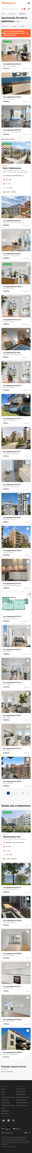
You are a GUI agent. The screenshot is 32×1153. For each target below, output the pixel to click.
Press (2, 1094)
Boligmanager (5, 1111)
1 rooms (14, 26)
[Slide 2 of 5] (15, 60)
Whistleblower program (7, 1105)
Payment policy (5, 1102)
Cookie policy (5, 1100)
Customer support (21, 1100)
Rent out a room (20, 1089)
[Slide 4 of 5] (17, 60)
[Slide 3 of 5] (16, 60)
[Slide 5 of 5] (18, 60)
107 (23, 793)
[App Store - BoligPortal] (17, 1128)
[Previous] (4, 793)
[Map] (29, 9)
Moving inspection (21, 1091)
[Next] (27, 793)
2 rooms (22, 26)
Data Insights (5, 1113)
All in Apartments (7, 1071)
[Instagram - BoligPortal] (13, 1120)
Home (3, 14)
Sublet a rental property (22, 1097)
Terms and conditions (22, 1102)
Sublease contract (21, 1094)
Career (3, 1108)
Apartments (12, 14)
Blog (2, 1091)
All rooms (5, 26)
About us (3, 1089)
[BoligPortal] (9, 3)
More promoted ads (7, 139)
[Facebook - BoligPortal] (3, 1120)
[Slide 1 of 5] (14, 60)
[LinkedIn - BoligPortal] (8, 1120)
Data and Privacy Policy (8, 1097)
